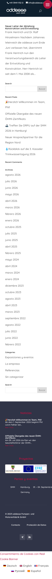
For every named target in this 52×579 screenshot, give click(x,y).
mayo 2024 (12, 259)
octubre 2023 (13, 292)
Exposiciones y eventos (19, 357)
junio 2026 (11, 187)
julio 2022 (11, 331)
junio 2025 (11, 240)
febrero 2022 (13, 344)
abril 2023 (11, 305)
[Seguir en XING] (22, 537)
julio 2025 (11, 233)
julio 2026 (11, 181)
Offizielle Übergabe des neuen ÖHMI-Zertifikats (23, 437)
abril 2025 (11, 246)
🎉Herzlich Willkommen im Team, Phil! (23, 420)
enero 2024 (12, 279)
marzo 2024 (12, 272)
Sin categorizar (14, 377)
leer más (9, 427)
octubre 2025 (13, 227)
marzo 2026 (12, 207)
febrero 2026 (13, 214)
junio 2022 (11, 338)
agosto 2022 (13, 324)
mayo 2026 (12, 194)
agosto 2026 (13, 174)
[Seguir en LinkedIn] (29, 537)
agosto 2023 (13, 298)
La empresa (12, 363)
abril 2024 (11, 266)
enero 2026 (12, 220)
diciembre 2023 (14, 285)
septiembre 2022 (15, 318)
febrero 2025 (13, 253)
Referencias (12, 370)
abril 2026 (11, 201)
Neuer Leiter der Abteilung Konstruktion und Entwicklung (22, 27)
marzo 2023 (12, 311)
